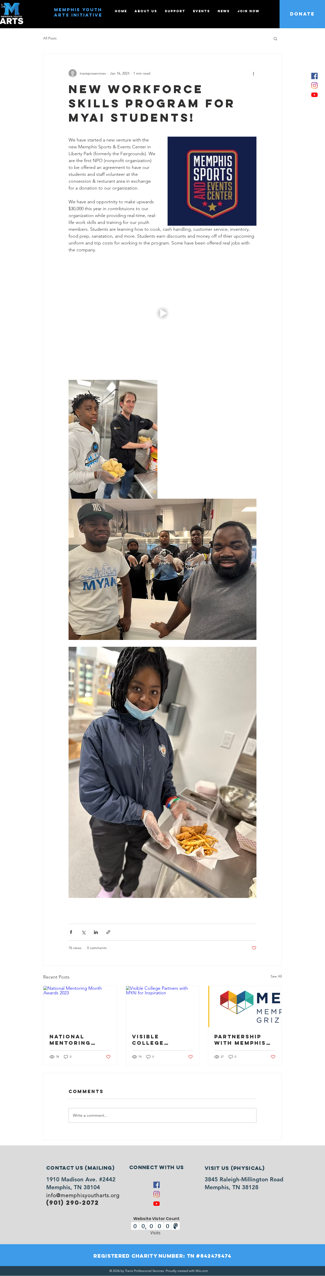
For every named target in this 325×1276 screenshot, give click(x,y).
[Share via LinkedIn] (95, 932)
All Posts (50, 38)
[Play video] (162, 313)
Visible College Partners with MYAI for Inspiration (160, 1039)
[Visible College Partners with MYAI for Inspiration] (162, 1006)
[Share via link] (108, 932)
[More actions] (253, 73)
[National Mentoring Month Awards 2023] (80, 1006)
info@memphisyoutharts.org (83, 1195)
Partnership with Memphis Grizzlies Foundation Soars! (240, 1039)
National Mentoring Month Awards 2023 (77, 1039)
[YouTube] (314, 95)
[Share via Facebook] (71, 932)
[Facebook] (314, 76)
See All (276, 976)
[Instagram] (314, 85)
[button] (275, 38)
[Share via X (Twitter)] (83, 932)
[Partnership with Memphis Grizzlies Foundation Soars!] (245, 1006)
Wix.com (202, 1271)
